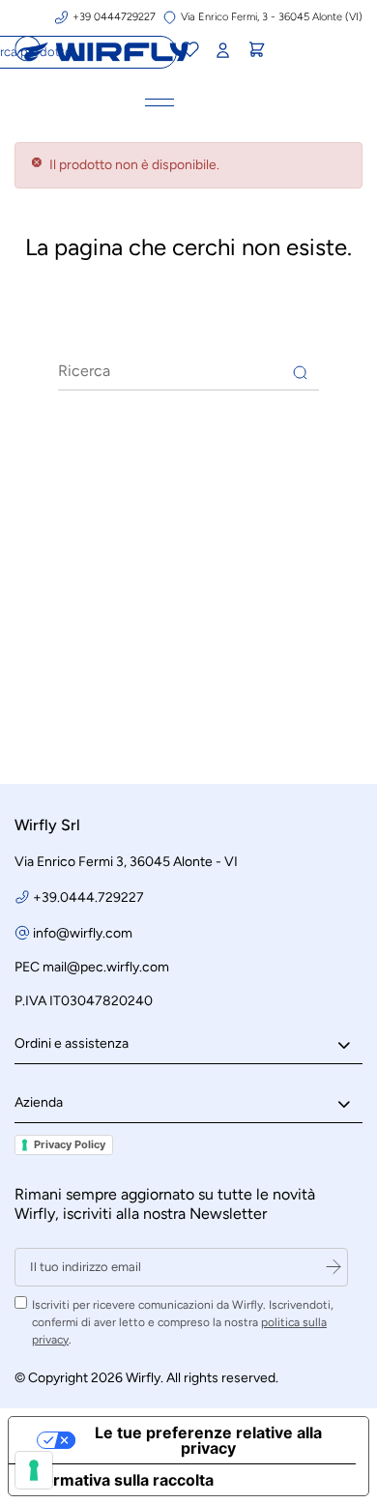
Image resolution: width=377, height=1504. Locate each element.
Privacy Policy (69, 1144)
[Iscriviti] (333, 1267)
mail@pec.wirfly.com (106, 967)
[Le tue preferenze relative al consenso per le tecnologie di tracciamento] (33, 1470)
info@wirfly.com (82, 933)
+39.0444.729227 (88, 897)
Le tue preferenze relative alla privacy (208, 1440)
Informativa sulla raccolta (119, 1480)
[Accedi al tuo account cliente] (222, 51)
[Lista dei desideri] (189, 52)
